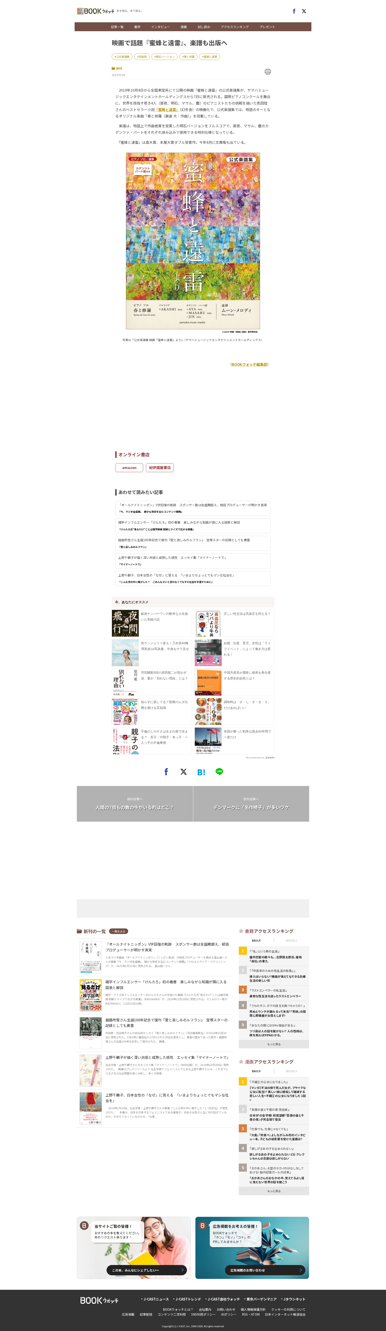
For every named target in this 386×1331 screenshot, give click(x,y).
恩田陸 (143, 56)
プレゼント (267, 27)
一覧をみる (118, 931)
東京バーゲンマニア (262, 1299)
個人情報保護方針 (253, 1309)
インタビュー (160, 27)
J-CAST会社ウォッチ (224, 1299)
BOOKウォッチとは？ (178, 1309)
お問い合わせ (226, 1309)
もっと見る (274, 1044)
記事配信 (146, 1314)
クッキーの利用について (288, 1309)
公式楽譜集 (123, 56)
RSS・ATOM (251, 1314)
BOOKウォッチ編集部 (249, 364)
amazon (129, 467)
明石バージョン (165, 56)
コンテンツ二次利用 (172, 1314)
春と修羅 (189, 56)
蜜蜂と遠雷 (210, 56)
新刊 (119, 68)
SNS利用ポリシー (203, 1314)
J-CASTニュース (156, 1299)
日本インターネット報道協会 (285, 1314)
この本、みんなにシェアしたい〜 (135, 1270)
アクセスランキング (235, 27)
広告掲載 (128, 1314)
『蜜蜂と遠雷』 (167, 109)
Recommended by (255, 757)
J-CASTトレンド (188, 1299)
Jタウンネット (294, 1299)
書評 (137, 27)
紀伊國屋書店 (160, 467)
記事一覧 (117, 27)
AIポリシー (229, 1314)
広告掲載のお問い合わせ (248, 1270)
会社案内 (205, 1309)
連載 (184, 27)
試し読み (204, 27)
